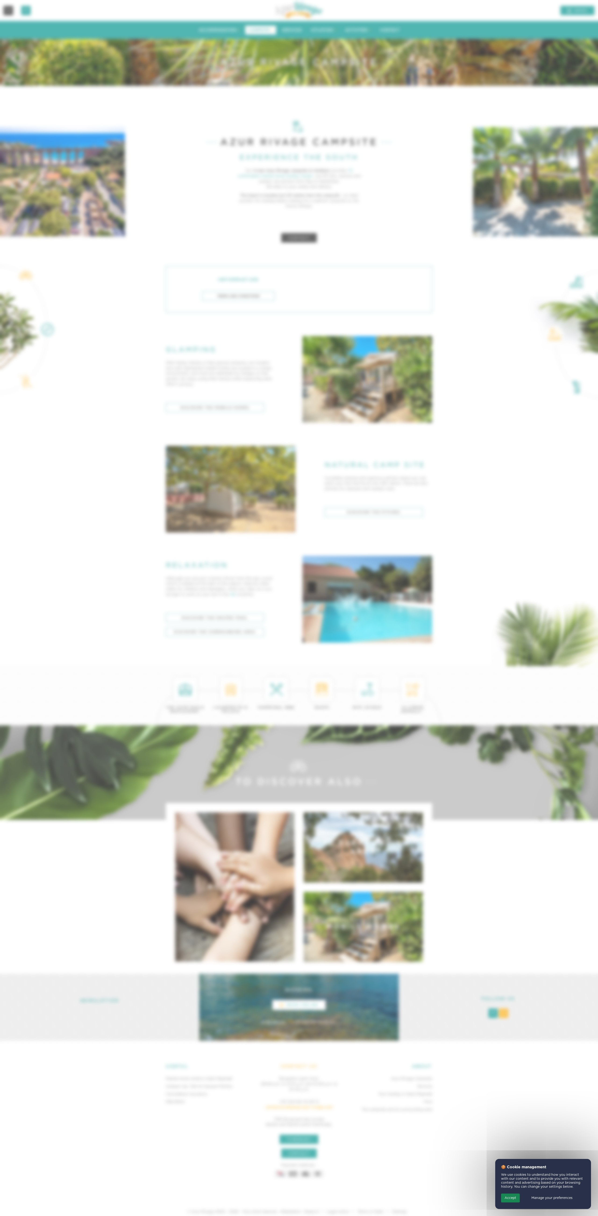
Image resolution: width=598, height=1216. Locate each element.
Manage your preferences (552, 1198)
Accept (510, 1198)
